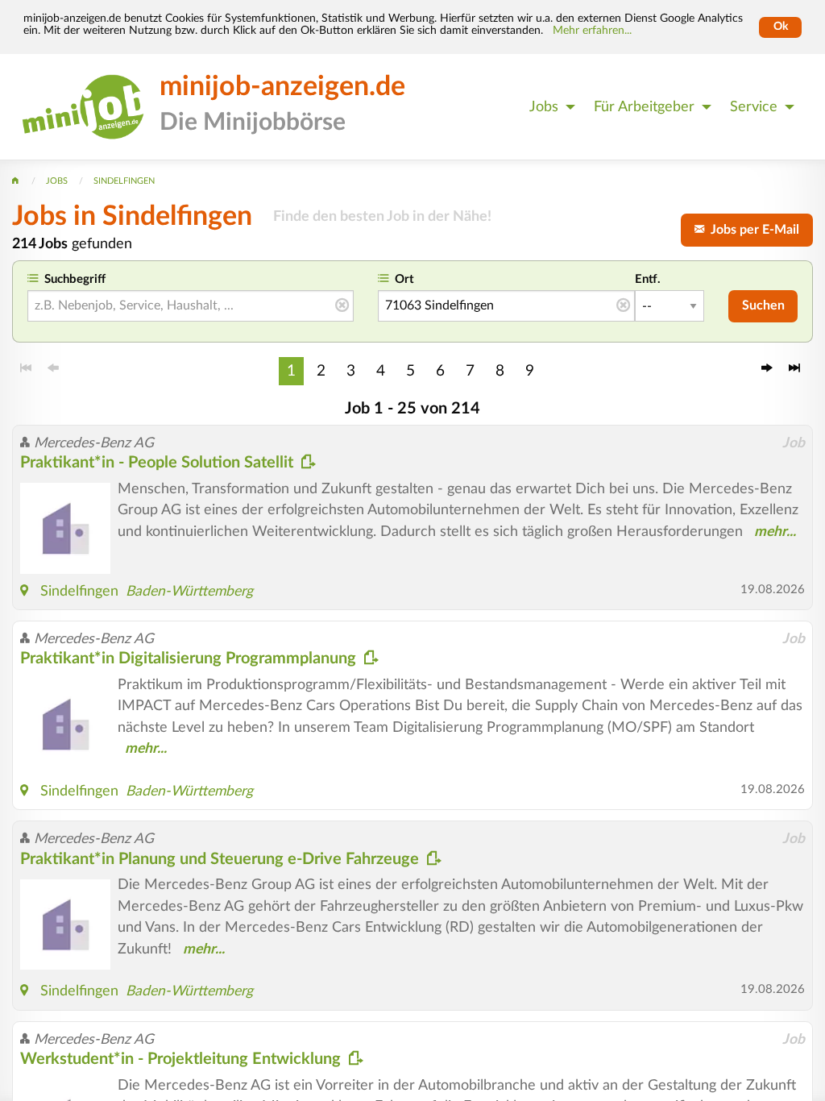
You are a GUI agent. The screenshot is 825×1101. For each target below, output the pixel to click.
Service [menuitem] (753, 107)
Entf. (648, 279)
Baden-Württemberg (189, 591)
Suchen (763, 305)
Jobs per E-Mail (751, 229)
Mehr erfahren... (592, 30)
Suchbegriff (75, 279)
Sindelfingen (79, 591)
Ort (404, 279)
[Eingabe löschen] (342, 306)
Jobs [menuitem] (543, 107)
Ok (780, 26)
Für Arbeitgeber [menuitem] (644, 107)
